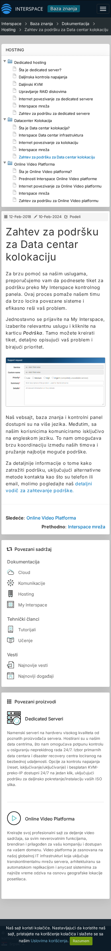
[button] (4, 61)
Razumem (81, 941)
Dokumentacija (75, 23)
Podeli (75, 216)
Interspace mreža (86, 527)
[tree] (55, 131)
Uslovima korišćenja (49, 940)
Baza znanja (63, 8)
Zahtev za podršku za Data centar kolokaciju (66, 29)
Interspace (11, 23)
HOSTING (15, 49)
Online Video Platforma (51, 518)
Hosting (8, 29)
